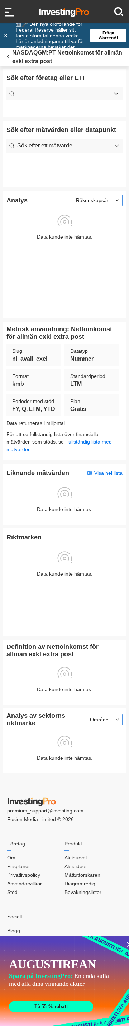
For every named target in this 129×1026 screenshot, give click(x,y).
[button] (68, 35)
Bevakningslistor (82, 892)
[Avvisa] (6, 35)
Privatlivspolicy (23, 875)
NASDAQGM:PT (34, 53)
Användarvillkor (24, 883)
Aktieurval (75, 858)
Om (11, 858)
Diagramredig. (80, 883)
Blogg (13, 930)
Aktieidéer (75, 866)
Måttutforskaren (82, 875)
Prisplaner (18, 866)
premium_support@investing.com (45, 811)
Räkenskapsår (92, 200)
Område (99, 719)
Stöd (12, 892)
